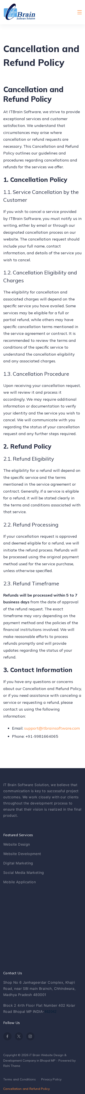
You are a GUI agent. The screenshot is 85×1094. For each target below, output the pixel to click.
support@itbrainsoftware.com (52, 728)
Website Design (16, 844)
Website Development (22, 854)
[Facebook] (7, 1036)
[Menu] (79, 12)
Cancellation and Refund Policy (26, 1089)
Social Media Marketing (23, 872)
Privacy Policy (51, 1079)
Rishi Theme (11, 1066)
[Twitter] (19, 1036)
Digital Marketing (18, 863)
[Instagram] (30, 1036)
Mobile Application (19, 882)
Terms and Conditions (19, 1079)
